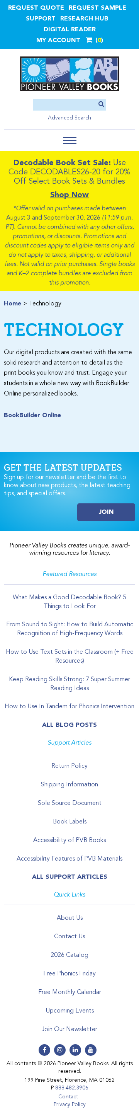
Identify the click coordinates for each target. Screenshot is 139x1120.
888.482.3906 (71, 1088)
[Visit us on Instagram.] (60, 1050)
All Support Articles (69, 877)
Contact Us (69, 937)
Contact (68, 1097)
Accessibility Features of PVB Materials (69, 859)
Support (41, 19)
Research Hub (84, 19)
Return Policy (69, 766)
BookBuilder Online (32, 416)
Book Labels (69, 822)
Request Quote (36, 8)
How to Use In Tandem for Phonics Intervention (69, 707)
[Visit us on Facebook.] (44, 1050)
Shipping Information (69, 785)
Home (12, 304)
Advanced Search (69, 118)
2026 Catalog (69, 955)
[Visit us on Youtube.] (91, 1050)
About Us (70, 918)
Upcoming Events (70, 1011)
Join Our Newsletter (69, 1029)
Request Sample (97, 8)
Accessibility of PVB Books (69, 840)
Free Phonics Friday (69, 974)
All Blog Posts (69, 725)
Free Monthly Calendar (69, 992)
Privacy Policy (70, 1104)
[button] (69, 140)
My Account (58, 41)
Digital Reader (70, 30)
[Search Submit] (101, 104)
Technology (64, 329)
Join (106, 512)
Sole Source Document (70, 803)
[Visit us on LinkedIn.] (75, 1050)
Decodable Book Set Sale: (62, 163)
